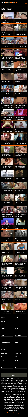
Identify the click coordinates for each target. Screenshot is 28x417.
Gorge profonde (18, 335)
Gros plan (3, 332)
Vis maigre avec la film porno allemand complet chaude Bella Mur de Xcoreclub (20, 144)
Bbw (15, 367)
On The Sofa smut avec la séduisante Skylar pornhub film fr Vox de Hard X (7, 290)
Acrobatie (3, 371)
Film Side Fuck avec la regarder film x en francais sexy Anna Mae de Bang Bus (7, 302)
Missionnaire (17, 356)
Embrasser (17, 349)
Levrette (3, 321)
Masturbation (4, 364)
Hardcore (16, 360)
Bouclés (2, 360)
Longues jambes (18, 353)
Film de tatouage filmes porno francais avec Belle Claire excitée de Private (20, 47)
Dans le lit (3, 349)
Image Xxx (9, 378)
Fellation (3, 317)
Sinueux (16, 342)
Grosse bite (17, 332)
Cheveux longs (4, 353)
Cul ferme (3, 335)
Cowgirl (16, 317)
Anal (2, 346)
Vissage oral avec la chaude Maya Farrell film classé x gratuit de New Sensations (20, 35)
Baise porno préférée (15, 385)
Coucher (16, 371)
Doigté (2, 339)
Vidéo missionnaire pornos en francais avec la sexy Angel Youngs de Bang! (7, 181)
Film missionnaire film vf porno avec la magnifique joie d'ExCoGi (20, 193)
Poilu (2, 367)
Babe (16, 346)
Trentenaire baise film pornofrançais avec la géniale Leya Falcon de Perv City (20, 59)
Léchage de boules (18, 364)
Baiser (14, 375)
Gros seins (3, 324)
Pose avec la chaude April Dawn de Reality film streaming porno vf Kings (7, 168)
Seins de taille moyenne (6, 356)
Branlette (3, 328)
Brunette (16, 328)
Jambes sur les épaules (5, 342)
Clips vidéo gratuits (6, 380)
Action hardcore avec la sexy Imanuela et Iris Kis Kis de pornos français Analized (7, 108)
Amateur (16, 339)
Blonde (16, 324)
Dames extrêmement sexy (8, 386)
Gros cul (16, 321)
